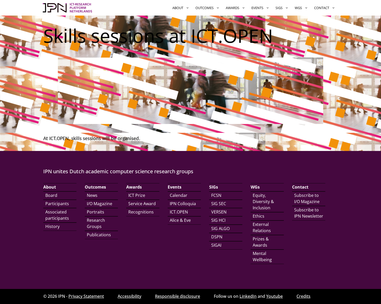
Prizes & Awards (261, 242)
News (92, 195)
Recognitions (141, 212)
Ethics (258, 216)
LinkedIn (248, 296)
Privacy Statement (86, 296)
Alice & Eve (180, 220)
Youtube (274, 296)
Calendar (178, 195)
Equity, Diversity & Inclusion (263, 201)
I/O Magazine (99, 203)
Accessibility (129, 296)
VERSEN (219, 212)
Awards (232, 7)
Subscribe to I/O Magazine (307, 198)
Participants (57, 203)
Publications (99, 235)
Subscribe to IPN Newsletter (308, 213)
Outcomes (204, 7)
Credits (304, 296)
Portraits (95, 212)
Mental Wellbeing (262, 256)
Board (51, 195)
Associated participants (57, 215)
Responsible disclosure (177, 296)
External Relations (262, 227)
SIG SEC (218, 203)
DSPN (216, 237)
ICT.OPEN (179, 212)
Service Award (142, 203)
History (52, 226)
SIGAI (216, 245)
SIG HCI (218, 220)
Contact (321, 7)
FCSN (216, 195)
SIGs (279, 7)
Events (257, 7)
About (177, 7)
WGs (298, 7)
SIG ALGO (220, 228)
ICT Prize (136, 195)
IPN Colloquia (183, 203)
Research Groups (96, 223)
